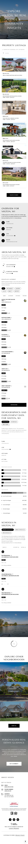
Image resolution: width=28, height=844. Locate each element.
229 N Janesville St (6, 302)
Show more (14, 404)
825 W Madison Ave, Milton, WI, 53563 (10, 594)
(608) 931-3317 (8, 790)
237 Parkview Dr (6, 353)
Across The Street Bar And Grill (8, 300)
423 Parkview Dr (6, 387)
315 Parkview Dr (6, 370)
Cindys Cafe (5, 368)
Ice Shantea (4, 334)
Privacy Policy (20, 835)
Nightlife (17, 291)
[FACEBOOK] (10, 819)
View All (14, 725)
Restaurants (10, 288)
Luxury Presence (14, 828)
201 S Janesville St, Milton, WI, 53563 (10, 557)
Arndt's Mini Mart (6, 386)
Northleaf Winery (6, 317)
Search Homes (14, 195)
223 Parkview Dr (6, 336)
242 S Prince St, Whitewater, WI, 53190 (10, 575)
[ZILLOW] (18, 819)
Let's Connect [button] (14, 763)
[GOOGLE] (14, 819)
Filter (7, 53)
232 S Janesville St (6, 319)
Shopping (18, 288)
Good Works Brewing (7, 351)
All (4, 288)
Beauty (11, 291)
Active (5, 291)
